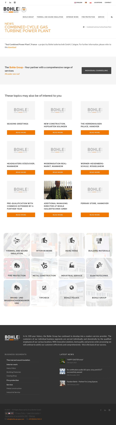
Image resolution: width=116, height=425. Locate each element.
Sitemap (32, 416)
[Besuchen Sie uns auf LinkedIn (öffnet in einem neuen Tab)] (105, 410)
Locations (98, 2)
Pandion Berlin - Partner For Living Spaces (82, 382)
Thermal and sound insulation (18, 360)
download (12, 47)
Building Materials (14, 372)
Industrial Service (13, 392)
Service (10, 384)
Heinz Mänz (11, 368)
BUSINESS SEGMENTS (16, 354)
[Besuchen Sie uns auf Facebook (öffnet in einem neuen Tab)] (101, 410)
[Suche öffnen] (112, 16)
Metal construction (14, 388)
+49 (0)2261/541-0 (35, 419)
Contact (108, 2)
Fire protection (13, 380)
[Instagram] (14, 2)
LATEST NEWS (67, 354)
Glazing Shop (12, 376)
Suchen (12, 25)
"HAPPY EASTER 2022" (75, 360)
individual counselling (96, 70)
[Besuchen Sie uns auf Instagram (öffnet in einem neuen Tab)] (109, 410)
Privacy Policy (20, 413)
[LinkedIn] (10, 2)
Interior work (12, 364)
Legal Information (33, 413)
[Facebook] (5, 2)
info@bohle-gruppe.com (15, 419)
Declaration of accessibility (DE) (16, 416)
